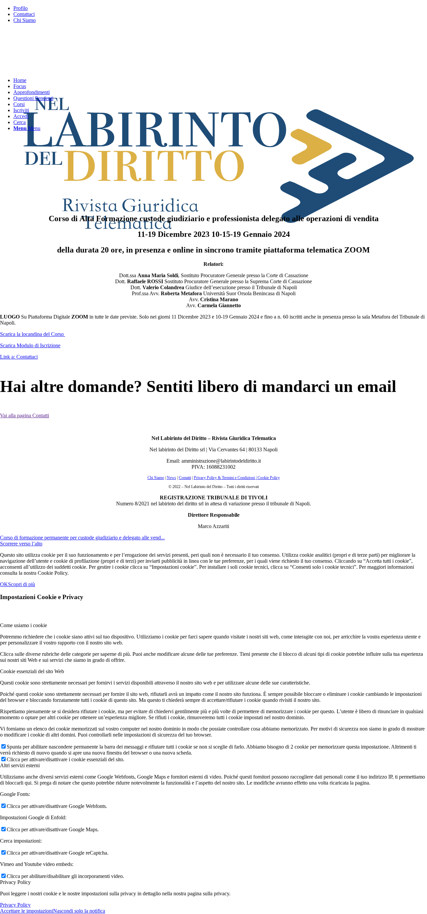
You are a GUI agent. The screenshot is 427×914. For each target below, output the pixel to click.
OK (4, 584)
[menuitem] (220, 8)
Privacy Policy (15, 905)
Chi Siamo (24, 20)
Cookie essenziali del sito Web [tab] (32, 671)
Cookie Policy (269, 477)
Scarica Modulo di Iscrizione (30, 345)
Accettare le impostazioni (26, 911)
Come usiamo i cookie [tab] (23, 625)
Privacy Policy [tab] (15, 882)
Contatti (185, 477)
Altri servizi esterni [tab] (20, 765)
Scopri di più (21, 584)
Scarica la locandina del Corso (32, 334)
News (171, 477)
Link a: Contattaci (19, 357)
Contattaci (24, 14)
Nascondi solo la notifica (79, 911)
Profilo (20, 8)
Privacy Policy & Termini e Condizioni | (226, 477)
